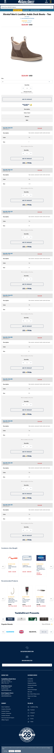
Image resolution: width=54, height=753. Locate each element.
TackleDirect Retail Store (8, 679)
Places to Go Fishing (32, 696)
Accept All (18, 751)
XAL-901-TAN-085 (8, 379)
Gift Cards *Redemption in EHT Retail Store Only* (27, 568)
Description (27, 109)
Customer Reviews (5, 711)
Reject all (11, 751)
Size (2, 78)
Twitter (31, 721)
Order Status (30, 687)
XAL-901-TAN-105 (8, 504)
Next (51, 619)
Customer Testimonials (6, 713)
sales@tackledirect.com (6, 690)
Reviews (27, 116)
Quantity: (27, 85)
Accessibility (30, 678)
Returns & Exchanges (32, 689)
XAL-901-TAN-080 (8, 337)
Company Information (6, 709)
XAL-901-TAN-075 (8, 295)
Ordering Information (32, 685)
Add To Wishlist (27, 99)
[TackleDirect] (26, 2)
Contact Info (30, 681)
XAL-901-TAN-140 (8, 253)
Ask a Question (28, 22)
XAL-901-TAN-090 (8, 421)
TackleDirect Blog (34, 706)
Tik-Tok (31, 718)
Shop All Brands (46, 624)
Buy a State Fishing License (34, 694)
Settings (5, 751)
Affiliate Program (5, 719)
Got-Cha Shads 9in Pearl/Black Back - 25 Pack (26, 601)
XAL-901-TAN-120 (8, 211)
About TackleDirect (5, 706)
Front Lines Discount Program (7, 717)
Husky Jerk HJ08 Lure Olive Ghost (41, 600)
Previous (3, 619)
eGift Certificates (12, 566)
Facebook (32, 709)
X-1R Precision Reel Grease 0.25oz (12, 601)
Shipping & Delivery (32, 683)
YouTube (32, 715)
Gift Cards (30, 691)
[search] (51, 7)
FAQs (29, 698)
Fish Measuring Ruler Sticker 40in (40, 568)
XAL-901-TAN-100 (8, 462)
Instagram (32, 712)
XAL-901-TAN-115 (8, 169)
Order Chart (27, 112)
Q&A (27, 120)
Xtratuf (27, 16)
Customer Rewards (5, 715)
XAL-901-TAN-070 (8, 127)
